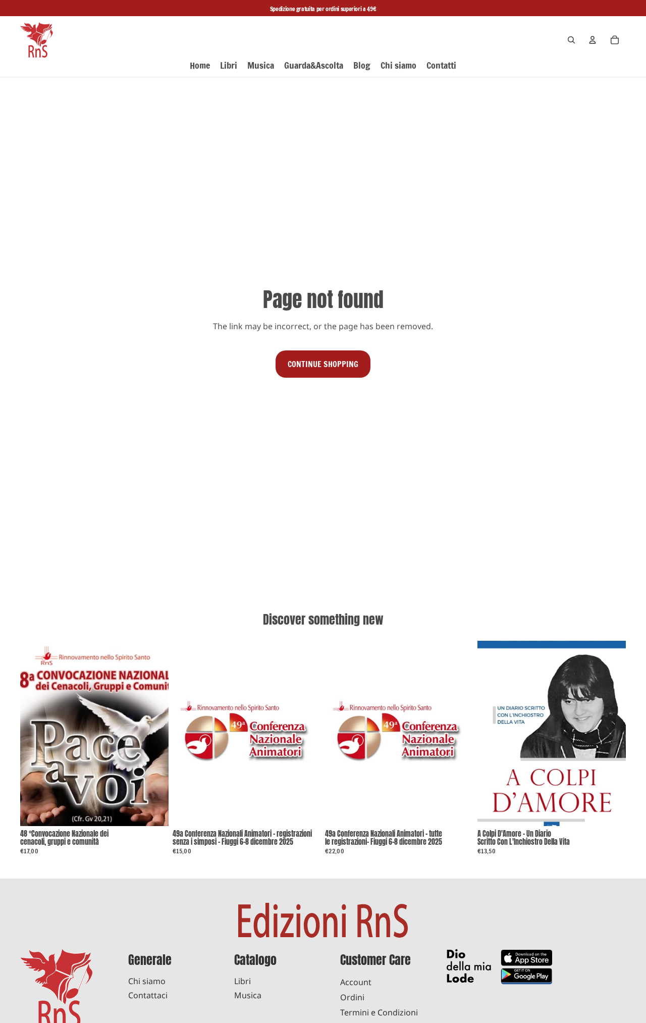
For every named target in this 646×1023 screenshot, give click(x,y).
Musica (247, 995)
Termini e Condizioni (379, 1012)
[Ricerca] (571, 40)
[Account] (592, 40)
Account (355, 982)
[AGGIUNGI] (153, 810)
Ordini (352, 997)
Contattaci (148, 995)
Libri (242, 981)
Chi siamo (147, 981)
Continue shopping (323, 364)
